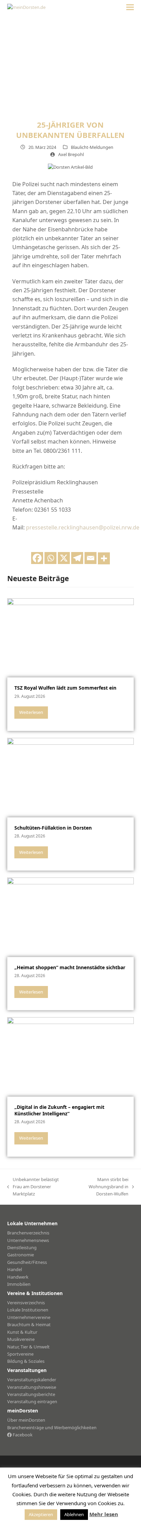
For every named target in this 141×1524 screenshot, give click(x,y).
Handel (14, 1269)
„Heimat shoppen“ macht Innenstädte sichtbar (69, 967)
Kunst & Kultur (22, 1332)
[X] (64, 558)
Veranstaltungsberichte (31, 1394)
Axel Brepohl (71, 154)
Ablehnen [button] (74, 1514)
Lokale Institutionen (27, 1310)
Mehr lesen (103, 1514)
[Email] (91, 558)
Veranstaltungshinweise (31, 1387)
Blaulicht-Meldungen (92, 147)
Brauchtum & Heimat (29, 1324)
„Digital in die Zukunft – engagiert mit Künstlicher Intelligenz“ (59, 1110)
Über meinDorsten (26, 1420)
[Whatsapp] (50, 558)
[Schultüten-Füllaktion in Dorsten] (70, 777)
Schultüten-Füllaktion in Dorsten (53, 827)
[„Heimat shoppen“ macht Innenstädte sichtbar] (70, 916)
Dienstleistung (22, 1247)
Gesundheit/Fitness (27, 1262)
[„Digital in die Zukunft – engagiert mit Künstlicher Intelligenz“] (70, 1056)
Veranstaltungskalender (31, 1379)
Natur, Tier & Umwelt (28, 1347)
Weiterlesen (31, 712)
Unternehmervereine (28, 1317)
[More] (104, 558)
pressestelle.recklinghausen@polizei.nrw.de (82, 527)
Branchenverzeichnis (28, 1233)
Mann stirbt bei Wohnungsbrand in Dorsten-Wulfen (101, 1187)
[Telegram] (77, 558)
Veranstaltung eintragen (32, 1401)
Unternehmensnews (28, 1240)
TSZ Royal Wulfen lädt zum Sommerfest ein (65, 687)
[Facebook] (37, 558)
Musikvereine (21, 1339)
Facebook (22, 1435)
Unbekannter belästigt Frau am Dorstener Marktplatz (33, 1187)
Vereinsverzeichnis (26, 1302)
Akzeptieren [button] (41, 1514)
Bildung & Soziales (25, 1361)
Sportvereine (20, 1354)
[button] (130, 7)
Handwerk (17, 1277)
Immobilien (18, 1284)
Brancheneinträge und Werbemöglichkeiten (52, 1427)
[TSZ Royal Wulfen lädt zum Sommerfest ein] (70, 637)
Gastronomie (20, 1255)
